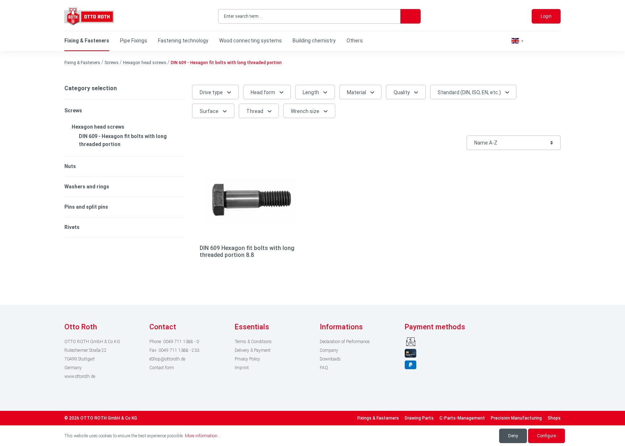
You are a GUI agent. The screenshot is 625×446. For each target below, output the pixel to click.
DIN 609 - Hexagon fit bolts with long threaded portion (123, 140)
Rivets (72, 227)
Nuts (70, 166)
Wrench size (305, 111)
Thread (255, 111)
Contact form (161, 367)
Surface (210, 111)
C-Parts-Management (462, 418)
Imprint (242, 367)
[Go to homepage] (89, 16)
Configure (546, 435)
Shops (554, 418)
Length (311, 92)
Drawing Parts (419, 418)
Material (357, 92)
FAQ (324, 367)
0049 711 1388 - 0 (181, 341)
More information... (203, 435)
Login (546, 16)
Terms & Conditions (253, 341)
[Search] (410, 16)
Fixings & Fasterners (378, 418)
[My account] (546, 41)
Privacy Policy (247, 359)
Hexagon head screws (98, 127)
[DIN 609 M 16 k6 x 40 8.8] (251, 201)
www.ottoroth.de (79, 376)
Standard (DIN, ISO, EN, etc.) (470, 92)
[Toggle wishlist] (299, 172)
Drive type (212, 92)
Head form (263, 92)
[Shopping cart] (558, 41)
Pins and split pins (86, 207)
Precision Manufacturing (516, 418)
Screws (73, 110)
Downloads (330, 359)
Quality (402, 92)
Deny (513, 435)
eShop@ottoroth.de (167, 359)
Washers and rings (86, 186)
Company (329, 350)
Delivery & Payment (253, 350)
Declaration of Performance (344, 341)
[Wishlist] (533, 41)
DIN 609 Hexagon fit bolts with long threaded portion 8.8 (247, 251)
